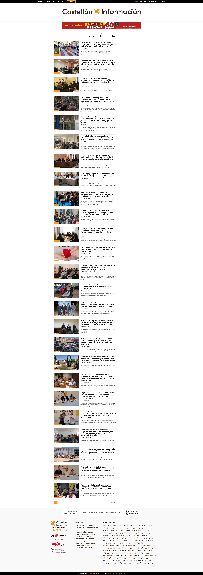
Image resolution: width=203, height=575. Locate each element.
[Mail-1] (62, 1)
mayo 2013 (141, 562)
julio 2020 (129, 542)
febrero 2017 (125, 552)
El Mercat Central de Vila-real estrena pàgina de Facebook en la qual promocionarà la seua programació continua (97, 176)
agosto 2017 (139, 550)
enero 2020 (120, 543)
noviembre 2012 (135, 563)
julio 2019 (121, 545)
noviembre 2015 (135, 555)
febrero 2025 (125, 528)
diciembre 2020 (139, 540)
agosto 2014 (139, 558)
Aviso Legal (92, 573)
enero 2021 (132, 540)
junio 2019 (127, 545)
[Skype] (66, 530)
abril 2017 (112, 552)
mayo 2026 (125, 525)
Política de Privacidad (100, 573)
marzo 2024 (106, 532)
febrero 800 (150, 563)
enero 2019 (113, 547)
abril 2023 (140, 533)
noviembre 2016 (148, 552)
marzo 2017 (118, 552)
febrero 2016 (113, 555)
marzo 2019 (146, 545)
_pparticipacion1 (58, 424)
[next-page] (68, 502)
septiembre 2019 (107, 545)
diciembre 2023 (127, 532)
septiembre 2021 (131, 538)
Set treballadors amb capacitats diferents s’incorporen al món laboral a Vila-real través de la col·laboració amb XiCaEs (97, 139)
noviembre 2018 (129, 547)
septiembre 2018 (145, 547)
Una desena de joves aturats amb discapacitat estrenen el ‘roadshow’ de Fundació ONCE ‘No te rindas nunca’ (96, 487)
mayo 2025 (105, 528)
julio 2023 (122, 533)
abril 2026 (131, 525)
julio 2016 (129, 553)
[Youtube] (60, 1)
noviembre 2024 (148, 528)
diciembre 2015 (127, 555)
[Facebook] (53, 1)
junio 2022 (118, 537)
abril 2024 (148, 530)
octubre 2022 (137, 535)
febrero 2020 (113, 543)
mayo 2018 (124, 548)
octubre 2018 (137, 547)
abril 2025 (112, 528)
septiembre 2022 (145, 535)
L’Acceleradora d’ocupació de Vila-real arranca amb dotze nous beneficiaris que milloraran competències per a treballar (98, 62)
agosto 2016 (122, 553)
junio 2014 (152, 558)
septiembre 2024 (114, 530)
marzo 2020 (106, 543)
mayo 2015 (124, 557)
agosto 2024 (123, 530)
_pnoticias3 (57, 55)
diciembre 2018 (120, 547)
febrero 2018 (144, 548)
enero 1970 (143, 563)
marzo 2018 (137, 548)
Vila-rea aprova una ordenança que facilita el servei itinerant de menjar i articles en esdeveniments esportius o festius (96, 158)
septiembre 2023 (107, 533)
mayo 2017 (105, 552)
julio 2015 (112, 557)
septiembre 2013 (114, 562)
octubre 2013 (106, 562)
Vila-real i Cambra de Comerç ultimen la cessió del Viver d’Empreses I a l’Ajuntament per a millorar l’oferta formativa (97, 231)
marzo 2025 (118, 528)
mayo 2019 (133, 545)
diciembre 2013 (139, 560)
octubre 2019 (144, 543)
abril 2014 (112, 560)
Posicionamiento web (120, 573)
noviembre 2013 (148, 560)
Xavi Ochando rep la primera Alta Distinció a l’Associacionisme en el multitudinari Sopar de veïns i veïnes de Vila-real (97, 100)
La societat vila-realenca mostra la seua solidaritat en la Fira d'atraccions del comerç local (97, 287)
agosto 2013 (122, 562)
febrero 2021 (125, 540)
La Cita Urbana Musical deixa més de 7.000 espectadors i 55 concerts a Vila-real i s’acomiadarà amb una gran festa (97, 44)
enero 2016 (119, 555)
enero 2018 (150, 548)
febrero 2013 (113, 563)
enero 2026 (151, 525)
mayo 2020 (141, 542)
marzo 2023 (147, 533)
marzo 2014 (118, 560)
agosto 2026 (106, 525)
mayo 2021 (105, 540)
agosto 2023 (115, 533)
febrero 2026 (144, 525)
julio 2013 (129, 562)
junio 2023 (128, 533)
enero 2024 (120, 532)
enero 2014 (132, 560)
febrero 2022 (144, 537)
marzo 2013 (106, 563)
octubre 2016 (106, 553)
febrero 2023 (106, 535)
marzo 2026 (137, 525)
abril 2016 (147, 553)
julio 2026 (112, 525)
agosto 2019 (115, 545)
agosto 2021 (139, 538)
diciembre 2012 (127, 563)
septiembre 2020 (114, 542)
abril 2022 (131, 537)
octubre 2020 (106, 542)
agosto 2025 (139, 527)
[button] (150, 19)
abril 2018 (131, 548)
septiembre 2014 (131, 558)
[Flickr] (63, 530)
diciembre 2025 (106, 527)
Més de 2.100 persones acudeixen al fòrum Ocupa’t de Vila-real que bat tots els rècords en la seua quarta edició (97, 194)
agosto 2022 (106, 537)
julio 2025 (146, 527)
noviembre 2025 (115, 527)
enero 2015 (150, 557)
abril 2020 (148, 542)
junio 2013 (135, 562)
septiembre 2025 (131, 527)
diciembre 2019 (127, 543)
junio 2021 (151, 538)
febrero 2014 (125, 560)
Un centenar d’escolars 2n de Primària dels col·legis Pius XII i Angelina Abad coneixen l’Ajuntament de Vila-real (97, 212)
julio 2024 (129, 530)
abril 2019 (140, 545)
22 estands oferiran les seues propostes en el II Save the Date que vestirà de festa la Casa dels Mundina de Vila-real (98, 414)
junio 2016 (134, 553)
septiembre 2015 (152, 555)
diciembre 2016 (139, 552)
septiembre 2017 (131, 550)
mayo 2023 (134, 533)
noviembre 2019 (136, 543)
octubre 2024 (106, 530)
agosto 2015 (106, 557)
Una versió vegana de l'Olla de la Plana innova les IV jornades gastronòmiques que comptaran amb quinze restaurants (97, 358)
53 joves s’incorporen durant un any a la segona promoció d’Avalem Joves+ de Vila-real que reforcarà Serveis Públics (97, 451)
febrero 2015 (144, 557)
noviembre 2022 (129, 535)
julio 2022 (112, 537)
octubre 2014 (123, 558)
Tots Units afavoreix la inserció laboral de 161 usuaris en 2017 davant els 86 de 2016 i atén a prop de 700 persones (97, 469)
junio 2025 (152, 527)
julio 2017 (146, 550)
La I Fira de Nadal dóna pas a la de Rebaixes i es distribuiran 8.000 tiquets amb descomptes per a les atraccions (97, 305)
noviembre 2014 (115, 558)
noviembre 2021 (115, 538)
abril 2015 (131, 557)
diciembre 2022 (120, 535)
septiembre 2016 (114, 553)
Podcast (71, 1)
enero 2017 (132, 552)
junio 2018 (118, 548)
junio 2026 (118, 525)
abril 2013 (147, 562)
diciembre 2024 (139, 528)
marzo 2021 (118, 540)
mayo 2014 (105, 560)
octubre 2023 (145, 532)
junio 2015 (118, 557)
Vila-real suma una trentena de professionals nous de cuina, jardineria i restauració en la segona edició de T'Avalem (97, 81)
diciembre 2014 (106, 558)
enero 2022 (151, 537)
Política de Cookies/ (110, 573)
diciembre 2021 (106, 538)
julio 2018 (112, 548)
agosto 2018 (106, 548)
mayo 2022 (125, 537)
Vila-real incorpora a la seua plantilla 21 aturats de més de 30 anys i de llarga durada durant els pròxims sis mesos (97, 323)
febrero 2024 (113, 532)
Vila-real (57, 110)
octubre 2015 (144, 555)
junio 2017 (151, 550)
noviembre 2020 (148, 540)
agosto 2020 (123, 542)
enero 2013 (120, 563)
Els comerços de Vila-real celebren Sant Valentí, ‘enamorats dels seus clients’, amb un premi (97, 249)
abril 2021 (112, 540)
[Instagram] (58, 1)
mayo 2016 (141, 553)
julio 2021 (146, 538)
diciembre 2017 (106, 550)
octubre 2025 (123, 527)
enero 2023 (113, 535)
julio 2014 (146, 558)
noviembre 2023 (136, 532)
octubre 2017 (123, 550)
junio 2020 (135, 542)
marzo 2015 (137, 557)
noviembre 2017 (115, 550)
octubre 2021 (123, 538)
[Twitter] (56, 1)
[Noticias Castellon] (101, 11)
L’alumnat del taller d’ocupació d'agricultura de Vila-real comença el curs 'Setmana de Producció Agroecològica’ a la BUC (96, 432)
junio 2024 (135, 530)
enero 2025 (132, 528)
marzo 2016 (106, 555)
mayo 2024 (141, 530)
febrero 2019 (106, 547)
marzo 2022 (137, 537)
